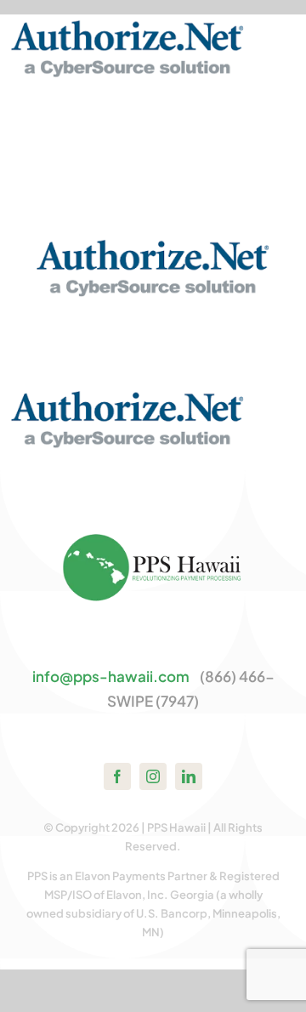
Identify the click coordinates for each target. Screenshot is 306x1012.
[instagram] (153, 776)
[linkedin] (188, 776)
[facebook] (117, 776)
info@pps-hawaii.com (111, 676)
